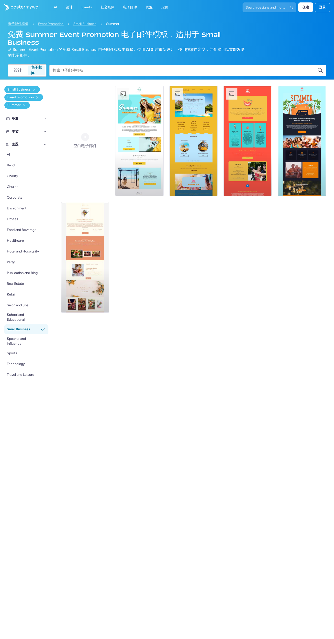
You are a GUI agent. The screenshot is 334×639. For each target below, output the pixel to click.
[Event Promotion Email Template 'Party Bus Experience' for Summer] (193, 141)
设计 (18, 70)
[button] (45, 119)
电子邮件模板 (18, 24)
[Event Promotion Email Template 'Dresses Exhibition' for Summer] (139, 141)
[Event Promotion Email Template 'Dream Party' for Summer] (302, 141)
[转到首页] (20, 7)
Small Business (84, 24)
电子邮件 (36, 70)
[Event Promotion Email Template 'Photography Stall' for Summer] (247, 141)
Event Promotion (51, 24)
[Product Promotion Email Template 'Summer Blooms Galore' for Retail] (85, 257)
